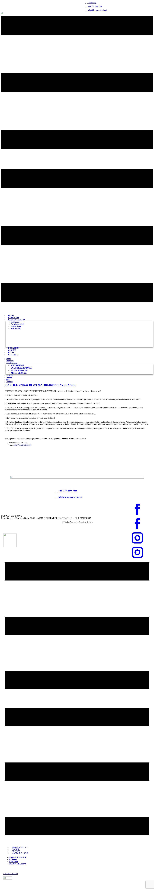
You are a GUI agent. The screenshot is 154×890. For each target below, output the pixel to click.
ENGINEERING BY (10, 874)
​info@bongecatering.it (69, 497)
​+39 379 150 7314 (94, 6)
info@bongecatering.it (22, 445)
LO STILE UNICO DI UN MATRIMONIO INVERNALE (40, 384)
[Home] (77, 478)
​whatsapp (91, 3)
